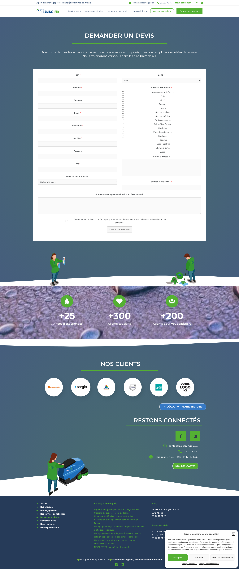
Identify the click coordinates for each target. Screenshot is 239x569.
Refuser (199, 557)
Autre (162, 152)
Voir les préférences (222, 557)
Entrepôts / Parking (163, 124)
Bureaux (163, 104)
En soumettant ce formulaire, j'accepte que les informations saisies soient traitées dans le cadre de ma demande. (119, 221)
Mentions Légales (124, 559)
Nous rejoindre (140, 11)
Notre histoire (46, 507)
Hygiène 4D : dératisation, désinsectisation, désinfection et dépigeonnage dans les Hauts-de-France (116, 519)
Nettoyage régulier (94, 11)
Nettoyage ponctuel (117, 11)
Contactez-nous (48, 520)
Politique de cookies (189, 564)
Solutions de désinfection (162, 92)
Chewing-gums (163, 148)
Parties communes (162, 120)
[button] (233, 534)
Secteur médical (162, 116)
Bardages (162, 136)
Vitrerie (163, 100)
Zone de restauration (162, 132)
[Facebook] (117, 564)
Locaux (162, 108)
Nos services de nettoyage (52, 514)
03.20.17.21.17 (166, 3)
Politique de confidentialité (209, 564)
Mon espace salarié (162, 11)
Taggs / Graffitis (162, 144)
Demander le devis (119, 229)
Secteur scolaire (162, 112)
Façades (163, 140)
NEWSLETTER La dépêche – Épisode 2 (111, 547)
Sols (163, 96)
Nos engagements (49, 510)
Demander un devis (49, 517)
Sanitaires (162, 128)
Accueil (43, 503)
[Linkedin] (122, 564)
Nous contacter (183, 2)
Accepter (177, 557)
